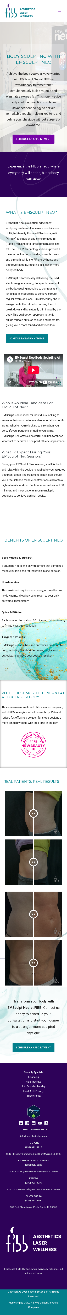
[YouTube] (40, 1123)
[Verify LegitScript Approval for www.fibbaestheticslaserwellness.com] (33, 1111)
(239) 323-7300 (33, 1200)
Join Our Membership (33, 1086)
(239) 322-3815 (33, 1147)
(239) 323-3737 (33, 1182)
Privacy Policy (33, 1095)
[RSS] (46, 1123)
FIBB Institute (33, 1081)
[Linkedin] (33, 1123)
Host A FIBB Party (33, 1091)
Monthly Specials (33, 1072)
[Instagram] (27, 1123)
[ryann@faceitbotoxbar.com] (21, 1123)
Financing (33, 1077)
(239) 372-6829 (33, 1164)
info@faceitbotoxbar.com (33, 1136)
